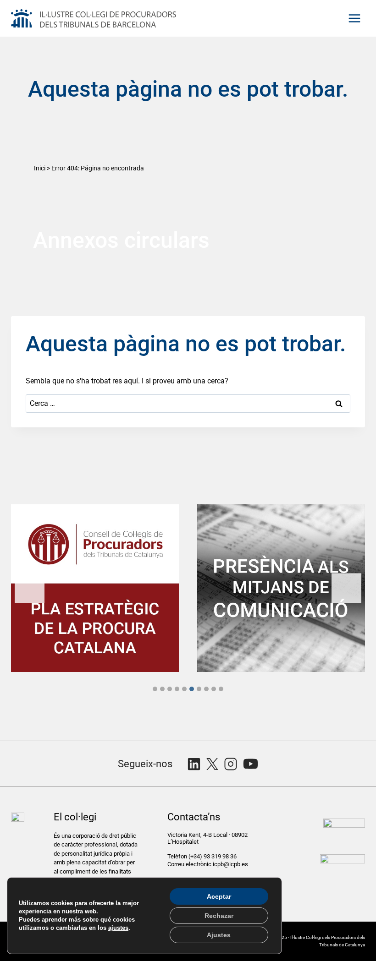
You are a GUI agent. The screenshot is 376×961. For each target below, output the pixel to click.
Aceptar (219, 896)
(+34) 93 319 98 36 (213, 856)
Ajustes (219, 935)
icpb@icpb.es (230, 864)
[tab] (155, 689)
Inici (39, 168)
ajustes (118, 927)
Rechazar (219, 915)
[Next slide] (346, 588)
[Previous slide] (29, 588)
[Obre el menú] (354, 18)
